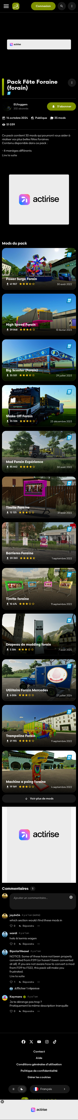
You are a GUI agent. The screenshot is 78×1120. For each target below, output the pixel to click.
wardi (13, 933)
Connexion (43, 6)
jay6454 (15, 915)
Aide (39, 1058)
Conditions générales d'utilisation (39, 1064)
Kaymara (16, 996)
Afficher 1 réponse (26, 988)
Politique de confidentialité (39, 1071)
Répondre (28, 925)
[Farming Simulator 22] (9, 93)
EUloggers (20, 104)
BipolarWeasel (19, 951)
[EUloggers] (7, 106)
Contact (39, 1051)
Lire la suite (9, 155)
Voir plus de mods (41, 798)
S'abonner (64, 106)
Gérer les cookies (39, 1077)
